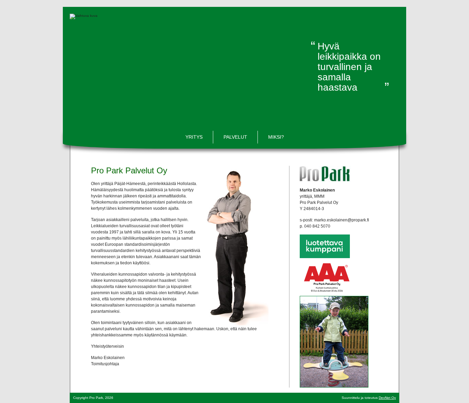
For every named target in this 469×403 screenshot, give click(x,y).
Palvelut (235, 137)
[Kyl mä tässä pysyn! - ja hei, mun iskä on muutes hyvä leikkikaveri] (334, 341)
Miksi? (276, 137)
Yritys (194, 137)
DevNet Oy (387, 398)
